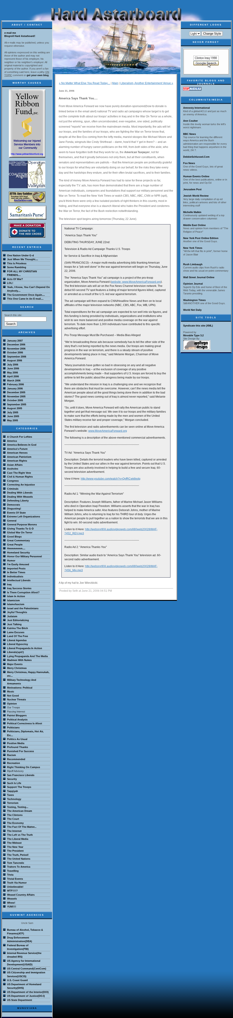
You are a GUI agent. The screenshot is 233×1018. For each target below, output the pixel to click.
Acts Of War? (15, 279)
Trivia (10, 874)
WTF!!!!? (12, 890)
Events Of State (16, 512)
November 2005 (16, 396)
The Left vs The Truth (20, 834)
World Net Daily (192, 309)
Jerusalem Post (192, 189)
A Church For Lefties (19, 436)
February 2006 (15, 384)
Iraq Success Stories (19, 588)
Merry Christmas (17, 668)
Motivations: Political (19, 687)
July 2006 (12, 364)
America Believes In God (21, 444)
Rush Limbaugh (193, 264)
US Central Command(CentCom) (26, 968)
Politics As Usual (17, 739)
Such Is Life (14, 783)
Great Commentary (18, 540)
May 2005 (12, 420)
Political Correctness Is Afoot (24, 723)
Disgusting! (14, 508)
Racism (11, 755)
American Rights (17, 460)
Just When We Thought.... (22, 259)
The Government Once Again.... (26, 294)
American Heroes (17, 452)
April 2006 (13, 376)
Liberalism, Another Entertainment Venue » (146, 83)
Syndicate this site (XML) (198, 325)
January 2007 (15, 340)
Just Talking (14, 624)
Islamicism (13, 600)
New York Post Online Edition (200, 238)
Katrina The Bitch (17, 628)
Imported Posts (16, 568)
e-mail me (10, 32)
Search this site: (13, 315)
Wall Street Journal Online (198, 277)
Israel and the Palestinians (22, 608)
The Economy (15, 823)
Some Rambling (16, 267)
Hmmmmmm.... (16, 548)
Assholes (12, 468)
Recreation (13, 763)
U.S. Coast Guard (17, 980)
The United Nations (18, 858)
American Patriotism (19, 456)
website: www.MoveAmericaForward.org (136, 281)
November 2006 (16, 348)
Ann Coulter (190, 120)
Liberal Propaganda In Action (24, 648)
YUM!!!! (11, 906)
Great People (15, 544)
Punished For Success (20, 751)
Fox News (189, 163)
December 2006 (16, 344)
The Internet (14, 831)
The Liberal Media (17, 839)
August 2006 (14, 360)
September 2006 (16, 356)
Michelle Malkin (192, 212)
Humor (11, 560)
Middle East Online (194, 225)
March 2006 (13, 380)
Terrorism (12, 803)
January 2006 (15, 388)
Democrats (13, 504)
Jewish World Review (196, 195)
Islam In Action (16, 596)
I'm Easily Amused (18, 564)
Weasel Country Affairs (21, 894)
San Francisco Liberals (20, 775)
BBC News (189, 134)
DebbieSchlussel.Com (196, 156)
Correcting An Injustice (21, 484)
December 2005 (16, 392)
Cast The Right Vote (19, 472)
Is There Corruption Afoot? (23, 592)
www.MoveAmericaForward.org (107, 430)
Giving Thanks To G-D (20, 528)
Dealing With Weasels (20, 496)
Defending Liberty (18, 500)
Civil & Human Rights (20, 476)
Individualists (15, 576)
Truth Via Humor (17, 882)
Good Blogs (14, 536)
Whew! (11, 902)
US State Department (19, 1000)
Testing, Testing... (17, 807)
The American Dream (19, 811)
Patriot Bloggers (17, 715)
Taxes (10, 795)
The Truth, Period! (18, 854)
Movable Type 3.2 (193, 335)
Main (115, 83)
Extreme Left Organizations (23, 516)
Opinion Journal (193, 283)
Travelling (13, 870)
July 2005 (12, 412)
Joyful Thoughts (17, 612)
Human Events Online (196, 176)
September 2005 (16, 404)
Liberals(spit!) (15, 652)
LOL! (10, 283)
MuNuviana (27, 1008)
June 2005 (13, 416)
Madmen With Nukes (19, 660)
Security (12, 779)
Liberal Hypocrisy (17, 644)
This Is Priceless (16, 263)
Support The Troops (19, 787)
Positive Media (15, 743)
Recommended (16, 759)
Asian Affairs (15, 464)
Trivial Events (15, 878)
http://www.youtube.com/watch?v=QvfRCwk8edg (110, 478)
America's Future (17, 448)
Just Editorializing (18, 620)
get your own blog (38, 75)
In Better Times (16, 572)
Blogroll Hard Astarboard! (19, 36)
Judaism (12, 616)
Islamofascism (15, 604)
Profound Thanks (17, 747)
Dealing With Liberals (20, 492)
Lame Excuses (15, 632)
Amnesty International (196, 107)
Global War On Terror (19, 532)
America (12, 441)
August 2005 (14, 408)
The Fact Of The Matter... (21, 826)
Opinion (12, 703)
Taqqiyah (12, 791)
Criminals (12, 488)
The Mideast (14, 842)
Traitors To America (18, 866)
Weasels (12, 898)
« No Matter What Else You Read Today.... (84, 83)
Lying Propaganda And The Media (27, 656)
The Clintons (15, 815)
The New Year (15, 847)
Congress (13, 480)
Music (10, 691)
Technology (14, 799)
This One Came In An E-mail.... (25, 298)
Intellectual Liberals (18, 580)
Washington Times (194, 300)
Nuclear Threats (16, 699)
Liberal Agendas (17, 640)
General (11, 520)
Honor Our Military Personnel (24, 556)
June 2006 (13, 368)
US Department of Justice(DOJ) (26, 996)
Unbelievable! (15, 886)
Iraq (9, 584)
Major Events (15, 664)
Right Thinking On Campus (23, 767)
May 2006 (12, 372)
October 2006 (15, 352)
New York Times (192, 248)
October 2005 (15, 400)
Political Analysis (17, 719)
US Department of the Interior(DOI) (28, 992)
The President (15, 850)
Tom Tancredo (15, 862)
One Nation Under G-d (20, 255)
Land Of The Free (17, 636)
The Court (13, 818)
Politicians (13, 727)
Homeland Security (18, 552)
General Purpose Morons (22, 524)
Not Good (13, 695)
